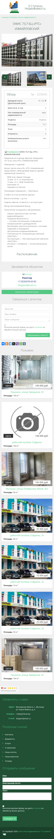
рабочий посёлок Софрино (27, 442)
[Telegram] (10, 343)
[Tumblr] (24, 343)
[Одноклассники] (6, 343)
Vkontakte (4, 834)
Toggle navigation (5, 7)
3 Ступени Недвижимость (35, 7)
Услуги (8, 743)
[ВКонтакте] (3, 343)
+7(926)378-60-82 (23, 714)
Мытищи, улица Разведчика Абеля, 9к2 (27, 488)
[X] (13, 343)
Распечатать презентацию (27, 292)
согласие (39, 327)
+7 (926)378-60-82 (27, 281)
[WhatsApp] (20, 343)
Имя (5, 776)
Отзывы (8, 761)
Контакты (9, 734)
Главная (5, 17)
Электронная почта (11, 783)
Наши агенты (11, 752)
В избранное (13, 152)
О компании (10, 748)
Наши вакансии (12, 756)
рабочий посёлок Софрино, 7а (27, 535)
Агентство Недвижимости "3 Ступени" (34, 831)
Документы (10, 739)
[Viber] (17, 343)
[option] (27, 51)
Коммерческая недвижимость (23, 17)
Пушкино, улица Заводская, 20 (27, 392)
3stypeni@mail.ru (27, 285)
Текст (5, 790)
